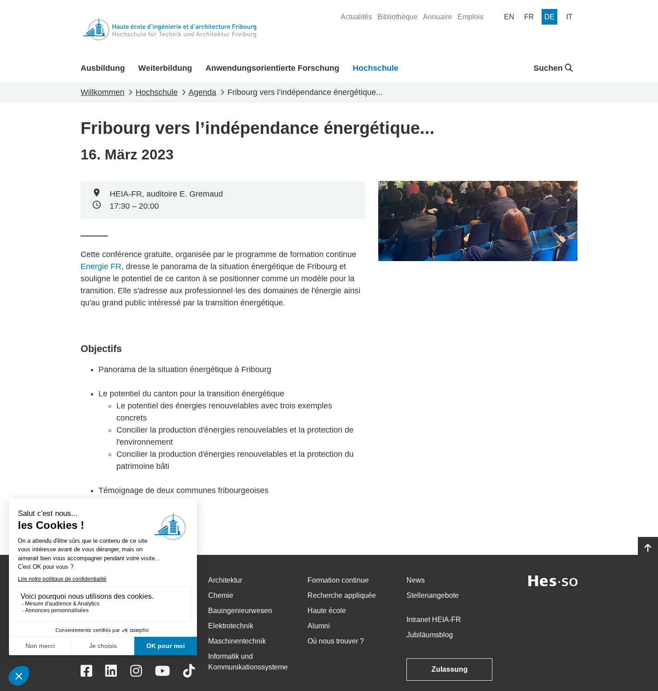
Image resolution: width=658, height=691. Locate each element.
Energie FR (101, 266)
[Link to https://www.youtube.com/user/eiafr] (162, 671)
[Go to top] (648, 548)
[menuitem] (356, 17)
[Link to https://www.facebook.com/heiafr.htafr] (86, 671)
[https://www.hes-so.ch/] (552, 580)
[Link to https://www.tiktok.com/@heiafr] (189, 671)
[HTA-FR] (170, 29)
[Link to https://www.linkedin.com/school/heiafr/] (111, 671)
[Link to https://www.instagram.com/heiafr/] (136, 671)
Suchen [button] (549, 68)
